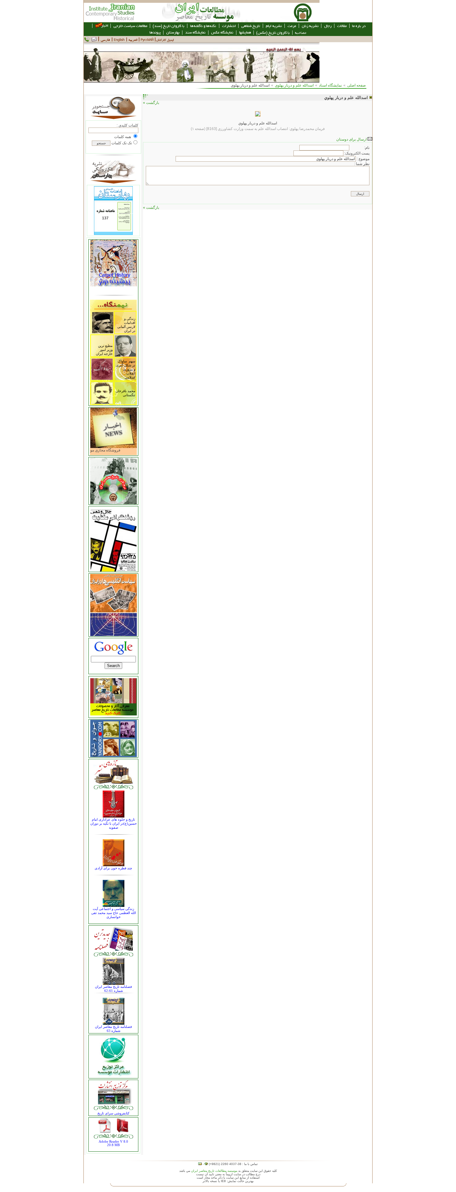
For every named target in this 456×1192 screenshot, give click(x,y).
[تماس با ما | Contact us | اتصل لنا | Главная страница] (91, 41)
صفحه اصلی (356, 85)
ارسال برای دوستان (352, 139)
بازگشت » (151, 103)
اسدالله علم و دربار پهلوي (294, 85)
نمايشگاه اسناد (330, 85)
